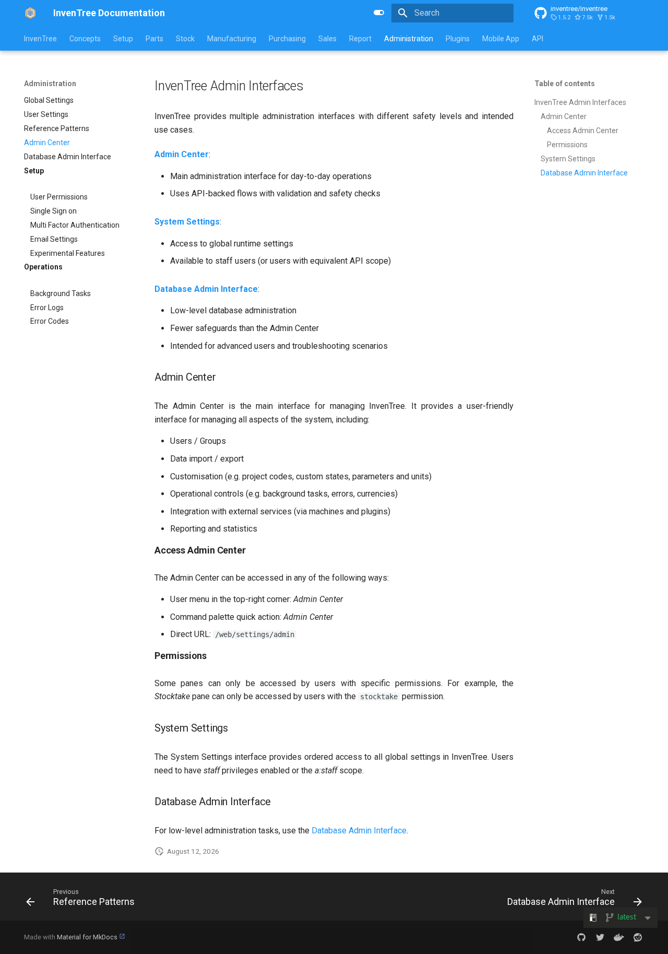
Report (360, 38)
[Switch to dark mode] (378, 12)
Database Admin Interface (359, 830)
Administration (408, 38)
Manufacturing (231, 38)
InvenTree (40, 38)
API (537, 38)
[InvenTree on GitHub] (581, 937)
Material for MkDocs (88, 937)
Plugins (458, 38)
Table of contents (564, 83)
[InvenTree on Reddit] (637, 937)
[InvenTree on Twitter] (600, 937)
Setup (123, 38)
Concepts (85, 38)
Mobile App (500, 38)
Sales (327, 38)
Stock (185, 38)
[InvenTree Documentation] (30, 13)
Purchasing (287, 38)
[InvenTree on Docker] (619, 937)
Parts (154, 38)
